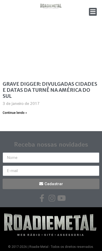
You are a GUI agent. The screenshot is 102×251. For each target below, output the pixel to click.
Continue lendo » (15, 113)
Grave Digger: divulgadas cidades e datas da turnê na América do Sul (50, 90)
